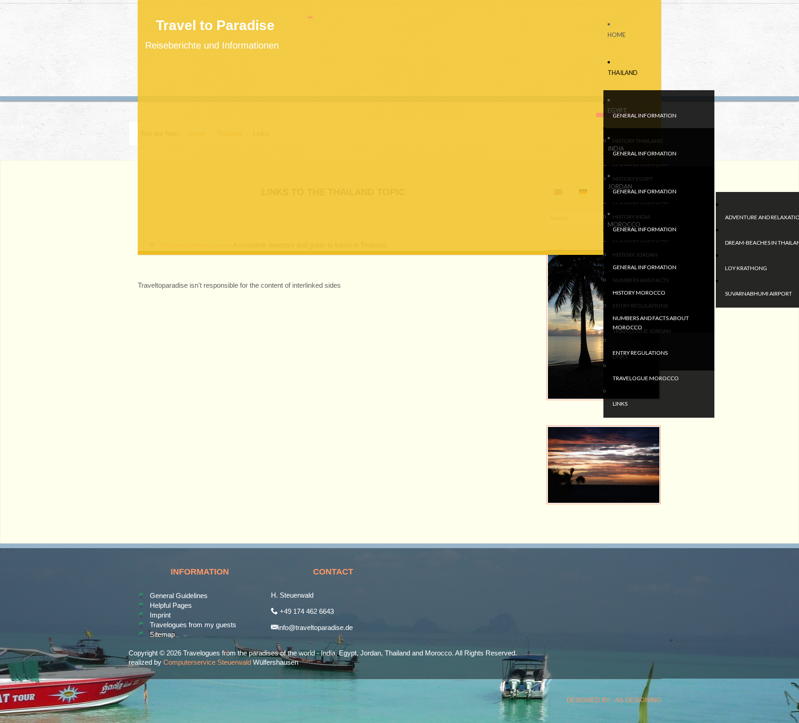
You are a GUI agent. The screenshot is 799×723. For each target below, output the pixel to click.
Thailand (623, 72)
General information (644, 115)
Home (617, 34)
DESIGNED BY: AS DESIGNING (610, 700)
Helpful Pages (171, 605)
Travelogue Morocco (646, 378)
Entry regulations (640, 352)
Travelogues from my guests (193, 625)
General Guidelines (179, 595)
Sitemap (162, 634)
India (616, 148)
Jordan (620, 186)
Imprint (160, 615)
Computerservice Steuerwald (207, 662)
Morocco (624, 224)
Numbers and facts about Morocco (651, 323)
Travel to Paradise (215, 25)
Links (620, 403)
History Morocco (639, 292)
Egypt (617, 110)
